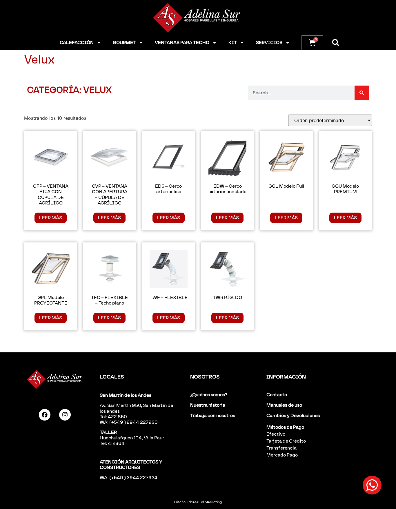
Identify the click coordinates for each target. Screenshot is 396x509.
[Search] (362, 93)
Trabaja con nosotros (212, 415)
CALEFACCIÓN (77, 42)
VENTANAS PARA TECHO (182, 42)
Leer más (50, 217)
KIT (232, 42)
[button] (335, 42)
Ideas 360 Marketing (204, 502)
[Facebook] (44, 415)
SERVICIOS (269, 42)
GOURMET (124, 42)
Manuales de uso (284, 405)
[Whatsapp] (372, 485)
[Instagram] (65, 415)
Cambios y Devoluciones (293, 415)
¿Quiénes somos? (208, 394)
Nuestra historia (207, 405)
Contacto (276, 394)
